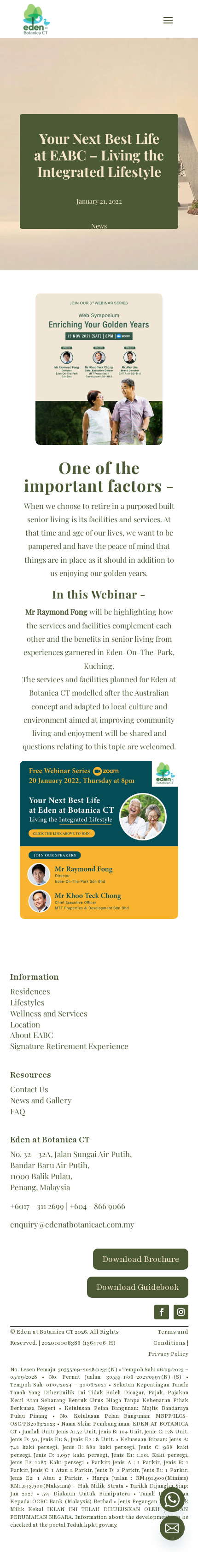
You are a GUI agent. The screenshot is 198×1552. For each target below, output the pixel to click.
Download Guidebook (137, 1287)
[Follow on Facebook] (161, 1312)
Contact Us (29, 1089)
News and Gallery (41, 1100)
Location (25, 1024)
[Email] (172, 1528)
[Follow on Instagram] (181, 1312)
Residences (30, 991)
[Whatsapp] (172, 1499)
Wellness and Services (48, 1013)
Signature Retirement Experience (69, 1046)
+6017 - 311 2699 (37, 1206)
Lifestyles (27, 1002)
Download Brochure (140, 1259)
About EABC (31, 1035)
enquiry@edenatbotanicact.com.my (72, 1224)
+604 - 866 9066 (97, 1206)
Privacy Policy (168, 1354)
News (99, 226)
